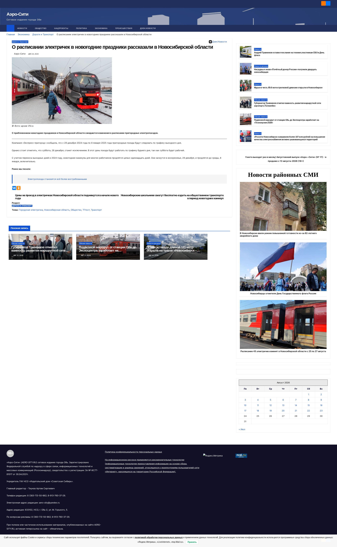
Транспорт (96, 210)
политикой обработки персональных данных (159, 537)
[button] (328, 28)
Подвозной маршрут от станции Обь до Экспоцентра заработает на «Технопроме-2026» (107, 250)
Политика (82, 28)
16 (321, 405)
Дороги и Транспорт (43, 34)
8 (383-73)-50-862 (37, 495)
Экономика (101, 28)
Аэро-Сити (17, 14)
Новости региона (153, 243)
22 (308, 410)
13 (283, 405)
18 (258, 410)
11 (258, 405)
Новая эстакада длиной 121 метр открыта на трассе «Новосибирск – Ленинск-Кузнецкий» (172, 250)
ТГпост (86, 210)
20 (283, 410)
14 (296, 405)
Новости (22, 28)
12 (270, 405)
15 (309, 405)
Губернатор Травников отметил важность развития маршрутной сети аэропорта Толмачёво (38, 250)
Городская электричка (31, 210)
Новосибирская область (57, 210)
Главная (11, 34)
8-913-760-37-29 (56, 495)
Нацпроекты (61, 28)
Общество (41, 28)
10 (245, 405)
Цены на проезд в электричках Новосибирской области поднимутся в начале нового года (67, 197)
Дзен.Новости (148, 28)
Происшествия (124, 28)
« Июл (242, 429)
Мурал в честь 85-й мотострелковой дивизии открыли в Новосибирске (288, 87)
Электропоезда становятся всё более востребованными (57, 179)
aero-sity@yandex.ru (49, 502)
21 (296, 410)
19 (270, 410)
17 (245, 410)
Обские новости (18, 243)
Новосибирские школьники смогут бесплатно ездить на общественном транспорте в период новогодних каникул (172, 197)
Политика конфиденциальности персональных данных (133, 452)
